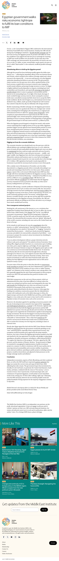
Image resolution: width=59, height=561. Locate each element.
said (47, 118)
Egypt (8, 36)
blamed (30, 212)
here (40, 412)
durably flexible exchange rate (39, 53)
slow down (48, 336)
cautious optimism (40, 362)
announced (17, 328)
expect (9, 172)
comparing (16, 137)
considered (23, 179)
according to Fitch (27, 178)
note (45, 289)
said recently (11, 285)
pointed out (40, 317)
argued (18, 272)
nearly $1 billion (44, 190)
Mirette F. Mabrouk (6, 458)
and (8, 137)
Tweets (48, 135)
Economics (4, 36)
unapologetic (37, 225)
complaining (12, 151)
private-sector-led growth (37, 112)
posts (11, 137)
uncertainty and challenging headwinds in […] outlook (28, 305)
